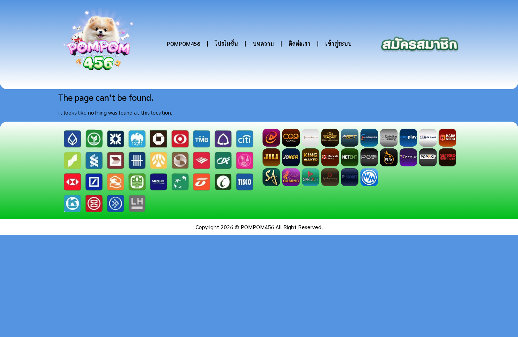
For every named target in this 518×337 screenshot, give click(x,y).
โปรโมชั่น (226, 43)
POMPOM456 (183, 43)
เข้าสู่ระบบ (338, 43)
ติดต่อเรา (299, 43)
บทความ (263, 43)
